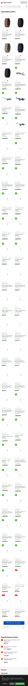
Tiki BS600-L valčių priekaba (6, 461)
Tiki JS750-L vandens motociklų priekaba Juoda (7, 537)
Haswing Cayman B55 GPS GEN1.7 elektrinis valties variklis (10, 653)
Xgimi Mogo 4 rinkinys (19, 586)
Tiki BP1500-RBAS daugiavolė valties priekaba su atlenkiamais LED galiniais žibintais (20, 85)
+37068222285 (23, 1)
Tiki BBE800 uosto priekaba (18, 260)
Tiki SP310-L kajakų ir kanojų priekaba (7, 486)
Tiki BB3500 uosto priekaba (18, 210)
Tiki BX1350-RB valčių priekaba (6, 134)
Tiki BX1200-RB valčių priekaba (6, 159)
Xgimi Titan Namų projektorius (5, 612)
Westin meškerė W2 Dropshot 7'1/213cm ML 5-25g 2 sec (7, 361)
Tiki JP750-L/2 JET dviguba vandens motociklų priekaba (7, 512)
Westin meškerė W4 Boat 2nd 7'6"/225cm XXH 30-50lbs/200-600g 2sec (7, 286)
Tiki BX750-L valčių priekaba (19, 436)
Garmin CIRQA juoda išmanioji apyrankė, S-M (20, 35)
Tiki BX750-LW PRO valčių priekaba (7, 437)
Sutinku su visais (19, 683)
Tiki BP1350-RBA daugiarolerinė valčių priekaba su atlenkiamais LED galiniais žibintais (20, 110)
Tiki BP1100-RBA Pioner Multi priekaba (20, 160)
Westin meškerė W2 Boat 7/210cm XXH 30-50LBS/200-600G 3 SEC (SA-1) (20, 311)
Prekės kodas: (5, 31)
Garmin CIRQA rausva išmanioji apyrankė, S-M (7, 35)
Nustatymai (5, 683)
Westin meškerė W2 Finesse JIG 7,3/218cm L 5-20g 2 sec (7, 386)
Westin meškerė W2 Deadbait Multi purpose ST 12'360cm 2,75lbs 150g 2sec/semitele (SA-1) (7, 336)
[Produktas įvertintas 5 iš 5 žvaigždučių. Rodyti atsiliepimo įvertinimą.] (6, 647)
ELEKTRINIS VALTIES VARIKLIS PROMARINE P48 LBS (10, 659)
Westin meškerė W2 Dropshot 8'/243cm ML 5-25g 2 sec (20, 361)
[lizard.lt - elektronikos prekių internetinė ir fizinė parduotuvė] (6, 2)
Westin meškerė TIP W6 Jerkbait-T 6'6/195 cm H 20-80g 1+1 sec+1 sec (20, 286)
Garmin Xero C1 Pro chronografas (10, 646)
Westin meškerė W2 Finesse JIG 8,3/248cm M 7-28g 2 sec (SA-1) (20, 386)
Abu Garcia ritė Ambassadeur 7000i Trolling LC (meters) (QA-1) (7, 411)
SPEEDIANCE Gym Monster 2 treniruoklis (20, 537)
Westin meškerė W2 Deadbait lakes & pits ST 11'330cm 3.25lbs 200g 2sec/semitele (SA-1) (20, 336)
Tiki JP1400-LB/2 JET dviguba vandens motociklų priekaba (20, 487)
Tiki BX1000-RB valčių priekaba (6, 210)
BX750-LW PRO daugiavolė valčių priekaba (20, 412)
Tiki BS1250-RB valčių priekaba (19, 134)
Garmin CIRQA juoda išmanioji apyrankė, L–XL (7, 85)
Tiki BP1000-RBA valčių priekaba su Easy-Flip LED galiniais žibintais (20, 185)
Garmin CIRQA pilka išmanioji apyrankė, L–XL (7, 60)
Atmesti (11, 683)
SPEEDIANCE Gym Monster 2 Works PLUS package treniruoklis (7, 562)
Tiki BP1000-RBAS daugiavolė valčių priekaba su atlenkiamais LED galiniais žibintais (7, 185)
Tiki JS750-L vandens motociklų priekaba (20, 512)
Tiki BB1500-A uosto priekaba (19, 235)
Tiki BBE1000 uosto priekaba (6, 260)
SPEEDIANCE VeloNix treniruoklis (6, 588)
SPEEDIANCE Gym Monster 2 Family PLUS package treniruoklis (20, 562)
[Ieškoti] (19, 6)
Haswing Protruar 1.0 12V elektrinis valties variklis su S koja (12, 640)
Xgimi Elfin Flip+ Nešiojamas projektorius (20, 612)
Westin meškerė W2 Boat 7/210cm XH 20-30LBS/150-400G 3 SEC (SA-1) (7, 311)
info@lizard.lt (23, 3)
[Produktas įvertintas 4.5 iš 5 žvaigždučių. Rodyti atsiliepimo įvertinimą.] (6, 642)
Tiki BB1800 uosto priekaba (5, 235)
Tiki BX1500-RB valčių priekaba (6, 109)
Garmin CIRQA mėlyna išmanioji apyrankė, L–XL (20, 60)
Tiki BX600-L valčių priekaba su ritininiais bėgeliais (20, 461)
